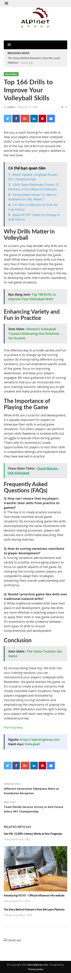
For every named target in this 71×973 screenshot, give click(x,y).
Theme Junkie (35, 969)
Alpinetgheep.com (37, 964)
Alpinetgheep (13, 727)
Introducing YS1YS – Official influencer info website (34, 895)
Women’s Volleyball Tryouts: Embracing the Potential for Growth (33, 333)
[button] (6, 3)
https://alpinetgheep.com (40, 739)
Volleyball (11, 74)
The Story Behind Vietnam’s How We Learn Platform (34, 909)
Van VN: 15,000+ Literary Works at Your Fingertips (33, 834)
